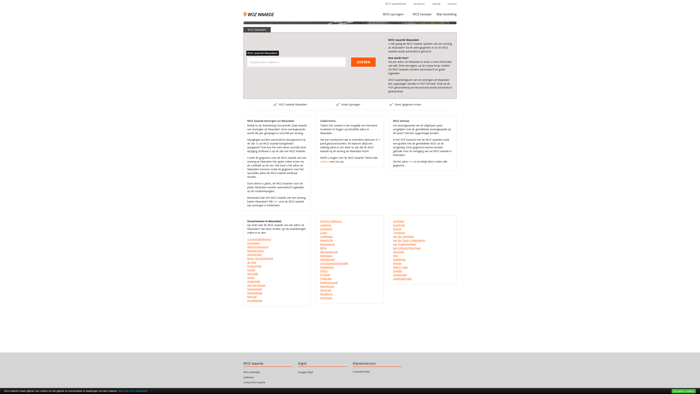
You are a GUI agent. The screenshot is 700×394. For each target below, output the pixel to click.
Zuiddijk (397, 271)
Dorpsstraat (254, 266)
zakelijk (436, 3)
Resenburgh (327, 286)
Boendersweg (255, 250)
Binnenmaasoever (258, 247)
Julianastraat (254, 289)
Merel (323, 248)
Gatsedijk (252, 273)
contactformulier (361, 371)
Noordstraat (327, 259)
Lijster (323, 232)
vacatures (419, 3)
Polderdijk (326, 278)
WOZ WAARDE (261, 14)
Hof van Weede (256, 285)
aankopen (248, 377)
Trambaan (399, 232)
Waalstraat (399, 259)
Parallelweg (327, 267)
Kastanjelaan (254, 293)
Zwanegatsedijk (402, 278)
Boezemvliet (254, 254)
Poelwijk (325, 275)
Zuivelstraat (400, 275)
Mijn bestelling (446, 14)
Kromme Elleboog (330, 221)
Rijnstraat (325, 290)
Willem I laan (400, 267)
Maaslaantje (327, 244)
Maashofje (326, 240)
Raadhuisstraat (329, 282)
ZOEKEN (363, 62)
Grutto (251, 277)
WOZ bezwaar (422, 14)
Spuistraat (399, 225)
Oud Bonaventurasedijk (334, 263)
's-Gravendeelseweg (259, 239)
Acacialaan (253, 243)
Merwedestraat (329, 252)
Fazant (251, 270)
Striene (397, 229)
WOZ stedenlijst (251, 372)
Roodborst (326, 294)
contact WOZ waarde (254, 382)
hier (276, 201)
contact (452, 3)
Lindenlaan (326, 236)
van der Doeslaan (403, 236)
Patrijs (324, 271)
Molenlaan (326, 255)
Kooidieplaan (254, 300)
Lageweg (325, 225)
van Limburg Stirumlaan (407, 248)
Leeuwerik (326, 229)
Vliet (395, 255)
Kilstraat (252, 296)
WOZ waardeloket (395, 3)
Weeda (397, 263)
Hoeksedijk (253, 281)
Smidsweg (326, 298)
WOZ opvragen (393, 14)
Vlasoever (399, 252)
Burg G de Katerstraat (260, 258)
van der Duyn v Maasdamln (409, 240)
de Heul (251, 262)
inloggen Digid (305, 372)
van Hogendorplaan (404, 244)
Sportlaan (398, 221)
